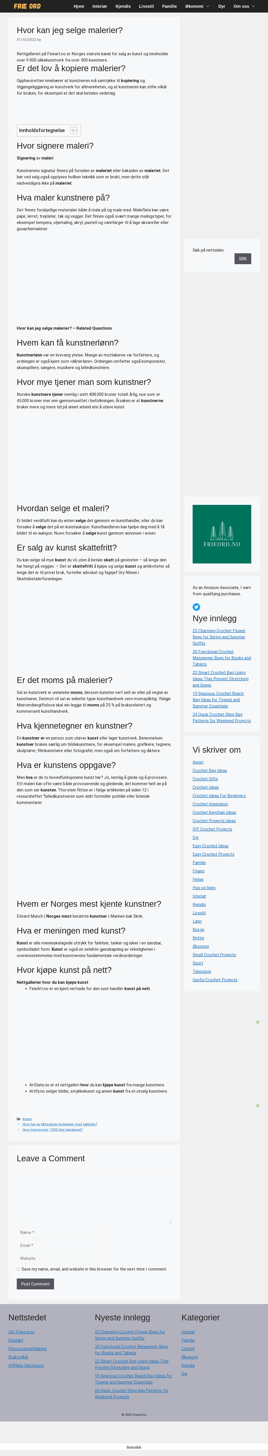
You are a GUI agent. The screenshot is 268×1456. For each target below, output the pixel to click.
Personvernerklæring (27, 1348)
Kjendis (123, 6)
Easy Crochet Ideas (210, 845)
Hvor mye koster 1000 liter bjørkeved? (52, 1130)
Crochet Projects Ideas (214, 820)
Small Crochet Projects (214, 954)
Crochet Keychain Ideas (214, 812)
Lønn (197, 921)
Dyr (221, 6)
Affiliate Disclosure (26, 1365)
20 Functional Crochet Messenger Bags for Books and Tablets (222, 658)
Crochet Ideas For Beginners (219, 795)
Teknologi (202, 971)
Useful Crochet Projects (215, 979)
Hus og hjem (204, 887)
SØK (243, 258)
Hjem (79, 6)
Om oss (241, 6)
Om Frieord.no (21, 1331)
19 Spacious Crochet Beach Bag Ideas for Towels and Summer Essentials (218, 700)
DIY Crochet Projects (212, 829)
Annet (27, 1119)
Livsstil (146, 6)
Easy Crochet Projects (213, 854)
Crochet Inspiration (210, 803)
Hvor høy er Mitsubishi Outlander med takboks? (59, 1124)
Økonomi (194, 6)
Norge (198, 929)
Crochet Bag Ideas (210, 770)
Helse (198, 879)
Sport (198, 963)
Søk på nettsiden (208, 250)
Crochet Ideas (206, 787)
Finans (198, 870)
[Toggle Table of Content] (71, 130)
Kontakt (15, 1340)
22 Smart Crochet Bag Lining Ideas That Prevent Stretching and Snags (221, 679)
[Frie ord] (27, 6)
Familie (169, 6)
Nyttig (198, 937)
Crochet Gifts (205, 778)
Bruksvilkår (18, 1357)
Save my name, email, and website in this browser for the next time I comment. (94, 1269)
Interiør (100, 6)
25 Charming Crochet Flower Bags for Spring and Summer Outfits (219, 637)
